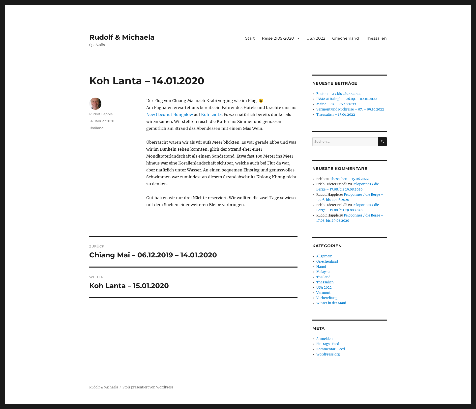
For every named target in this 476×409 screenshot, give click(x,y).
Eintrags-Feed (327, 344)
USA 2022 (315, 38)
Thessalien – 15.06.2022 (335, 114)
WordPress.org (328, 354)
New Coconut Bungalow (169, 114)
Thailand (96, 128)
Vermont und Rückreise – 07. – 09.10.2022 (350, 109)
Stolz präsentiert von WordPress (148, 387)
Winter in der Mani (331, 303)
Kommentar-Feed (330, 349)
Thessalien (376, 38)
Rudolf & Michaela (121, 37)
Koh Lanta (211, 114)
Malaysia (323, 272)
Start (250, 38)
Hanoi (321, 267)
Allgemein (324, 256)
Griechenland (345, 38)
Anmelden (324, 339)
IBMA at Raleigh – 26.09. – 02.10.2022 (346, 99)
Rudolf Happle (101, 114)
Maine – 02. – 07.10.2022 (336, 104)
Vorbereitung (326, 298)
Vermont (323, 293)
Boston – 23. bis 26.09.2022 (338, 94)
